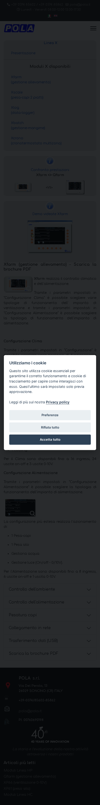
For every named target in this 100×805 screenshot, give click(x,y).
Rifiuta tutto (50, 427)
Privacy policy (57, 402)
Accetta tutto (50, 439)
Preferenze (50, 415)
